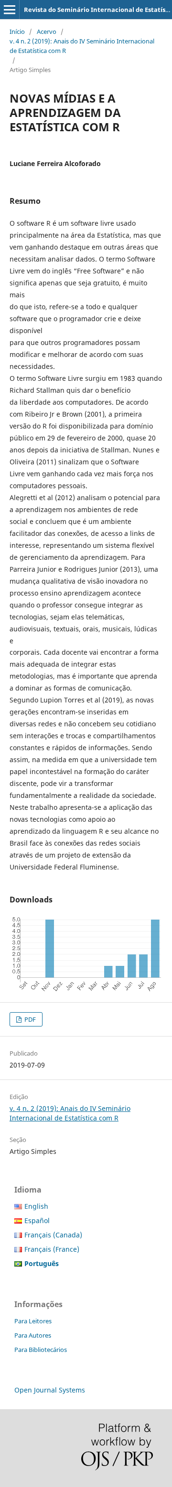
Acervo (46, 31)
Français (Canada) (53, 1234)
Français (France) (51, 1249)
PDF (29, 1019)
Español (37, 1220)
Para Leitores (33, 1321)
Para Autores (32, 1335)
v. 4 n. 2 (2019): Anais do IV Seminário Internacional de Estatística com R (82, 46)
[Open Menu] (9, 9)
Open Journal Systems (49, 1389)
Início (17, 31)
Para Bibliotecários (40, 1349)
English (36, 1206)
